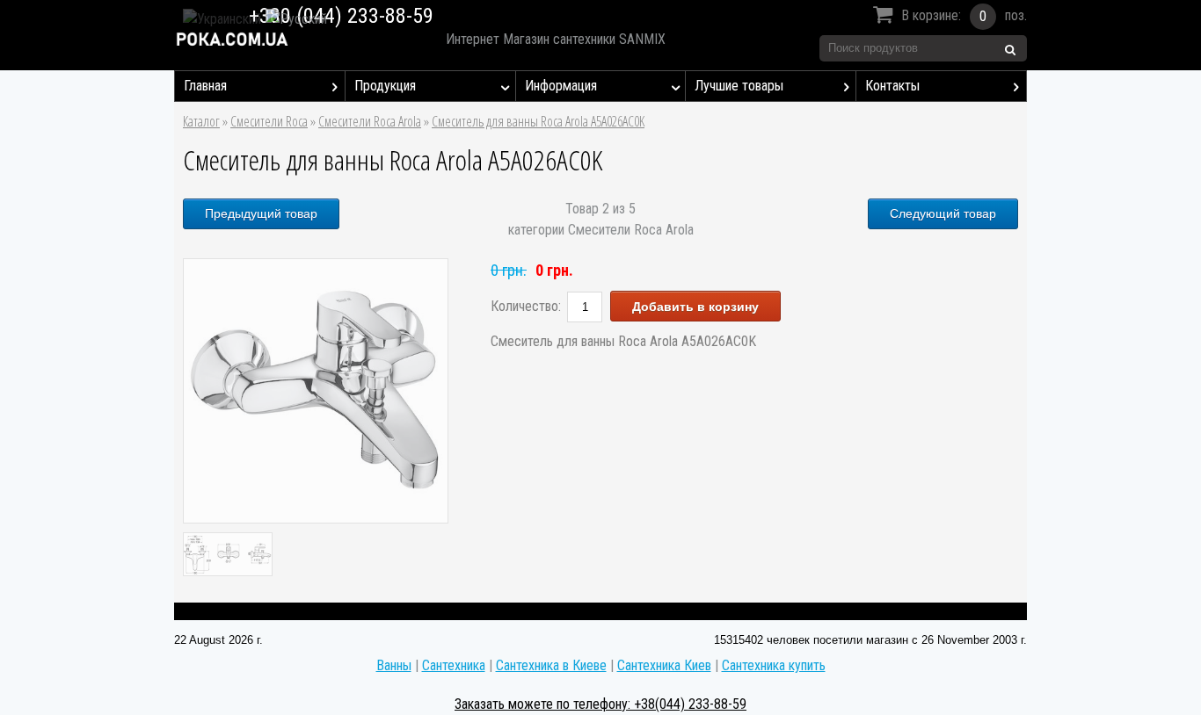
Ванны (393, 665)
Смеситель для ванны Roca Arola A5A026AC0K (538, 121)
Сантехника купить (774, 665)
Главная (205, 85)
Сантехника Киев (664, 665)
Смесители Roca (269, 121)
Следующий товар (943, 213)
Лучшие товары (739, 85)
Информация (561, 85)
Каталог (201, 121)
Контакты (892, 85)
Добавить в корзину (695, 307)
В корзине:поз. (964, 16)
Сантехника (453, 665)
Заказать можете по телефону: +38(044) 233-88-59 (600, 704)
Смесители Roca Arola (369, 121)
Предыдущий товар (261, 213)
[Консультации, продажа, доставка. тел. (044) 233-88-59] (294, 39)
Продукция (385, 85)
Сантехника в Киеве (551, 665)
